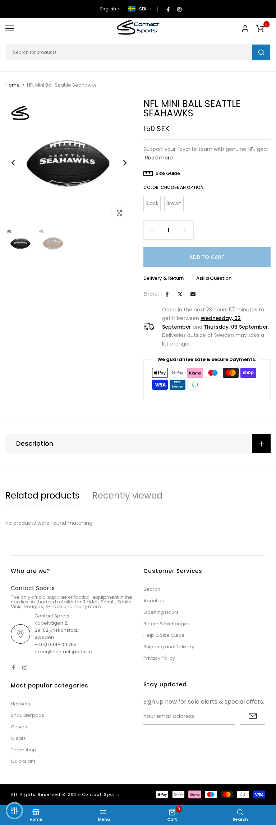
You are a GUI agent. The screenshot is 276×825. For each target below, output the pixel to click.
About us (153, 600)
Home (12, 85)
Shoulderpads (27, 715)
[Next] (119, 163)
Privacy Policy (159, 658)
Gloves (19, 726)
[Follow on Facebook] (168, 9)
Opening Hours (161, 612)
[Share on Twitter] (180, 294)
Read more (159, 157)
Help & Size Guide (164, 635)
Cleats (18, 738)
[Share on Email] (193, 294)
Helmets (20, 703)
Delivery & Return (163, 278)
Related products (42, 495)
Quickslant (23, 761)
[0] (260, 28)
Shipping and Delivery (168, 646)
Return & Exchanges (166, 623)
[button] (14, 810)
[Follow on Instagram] (179, 9)
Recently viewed (127, 495)
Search (151, 589)
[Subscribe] (252, 716)
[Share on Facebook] (167, 294)
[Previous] (19, 163)
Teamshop (23, 749)
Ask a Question (213, 278)
